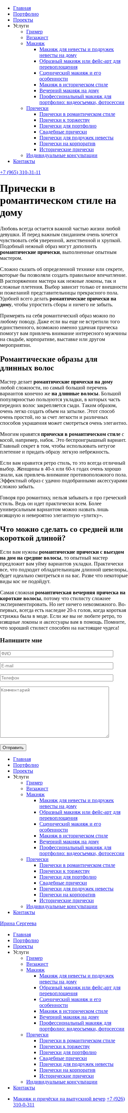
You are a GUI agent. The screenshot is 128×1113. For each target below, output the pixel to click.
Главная (22, 8)
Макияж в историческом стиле (73, 84)
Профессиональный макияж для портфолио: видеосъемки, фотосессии (81, 99)
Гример (34, 31)
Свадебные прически (63, 132)
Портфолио (26, 14)
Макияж (35, 43)
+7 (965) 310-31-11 (20, 172)
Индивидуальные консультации (61, 155)
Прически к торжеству (64, 120)
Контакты (24, 161)
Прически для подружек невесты (76, 137)
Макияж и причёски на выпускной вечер (59, 1099)
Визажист (37, 37)
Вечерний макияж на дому (69, 90)
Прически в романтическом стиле (77, 114)
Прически (37, 108)
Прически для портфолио (67, 126)
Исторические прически (66, 149)
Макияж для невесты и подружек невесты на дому (76, 52)
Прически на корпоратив (67, 143)
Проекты (23, 20)
